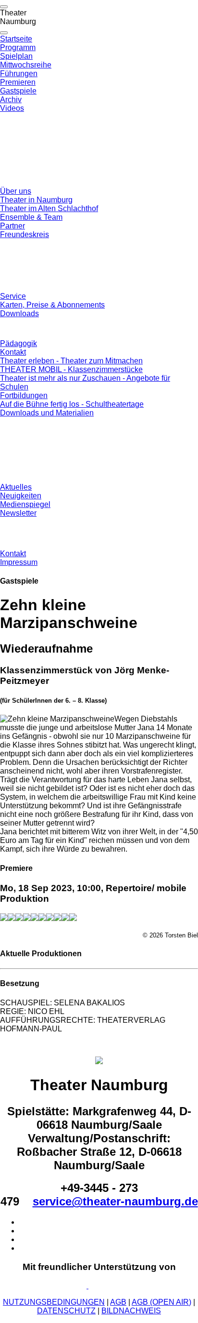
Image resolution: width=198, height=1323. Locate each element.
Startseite (16, 39)
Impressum (18, 562)
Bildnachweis (131, 1311)
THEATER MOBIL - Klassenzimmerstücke (71, 369)
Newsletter (18, 513)
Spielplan (16, 56)
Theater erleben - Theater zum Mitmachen (71, 361)
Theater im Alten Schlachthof (49, 208)
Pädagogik (18, 343)
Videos (12, 108)
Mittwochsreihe (25, 65)
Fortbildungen (24, 395)
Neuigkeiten (20, 496)
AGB (118, 1302)
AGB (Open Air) (161, 1302)
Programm (18, 47)
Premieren (18, 82)
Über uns (15, 191)
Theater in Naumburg (36, 200)
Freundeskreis (24, 234)
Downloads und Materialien (47, 413)
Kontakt (13, 352)
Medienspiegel (25, 504)
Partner (12, 226)
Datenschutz (66, 1311)
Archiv (11, 99)
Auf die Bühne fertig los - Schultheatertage (72, 404)
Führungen (18, 73)
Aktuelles (16, 487)
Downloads (19, 313)
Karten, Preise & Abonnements (52, 305)
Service (13, 296)
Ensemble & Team (31, 217)
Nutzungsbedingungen (54, 1302)
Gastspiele (18, 91)
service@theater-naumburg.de (115, 1201)
